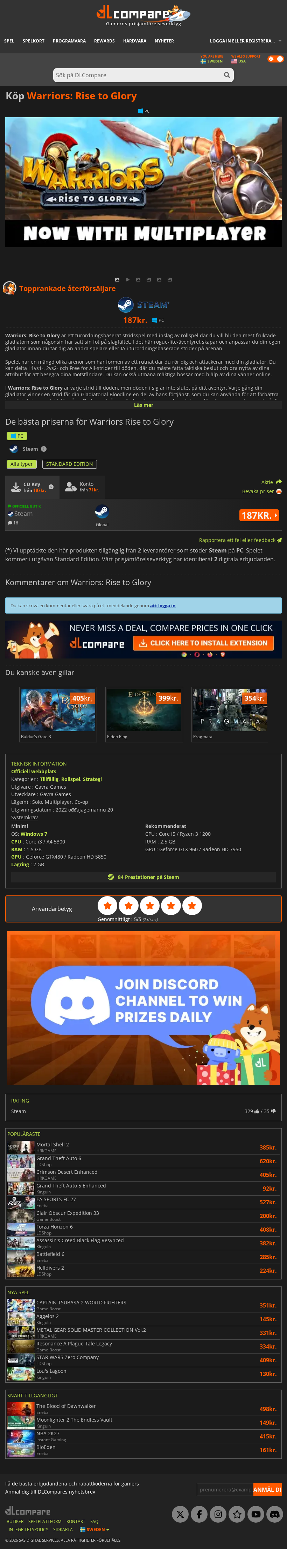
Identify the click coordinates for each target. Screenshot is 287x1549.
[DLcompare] (28, 1510)
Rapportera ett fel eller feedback (238, 540)
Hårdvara (134, 41)
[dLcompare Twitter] (178, 1514)
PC (20, 435)
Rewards (104, 41)
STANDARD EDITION (69, 464)
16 (15, 522)
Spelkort (33, 41)
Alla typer (21, 464)
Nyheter (164, 41)
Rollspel (70, 779)
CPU (16, 841)
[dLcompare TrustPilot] (235, 1514)
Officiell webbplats (33, 771)
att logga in (163, 605)
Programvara (69, 41)
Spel (9, 41)
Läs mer (143, 405)
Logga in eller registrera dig (245, 41)
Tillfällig (49, 779)
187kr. (257, 515)
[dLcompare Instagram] (216, 1514)
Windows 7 (34, 833)
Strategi (92, 779)
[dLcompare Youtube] (254, 1514)
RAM (16, 849)
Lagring (20, 864)
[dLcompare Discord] (273, 1514)
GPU (16, 856)
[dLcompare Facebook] (197, 1514)
